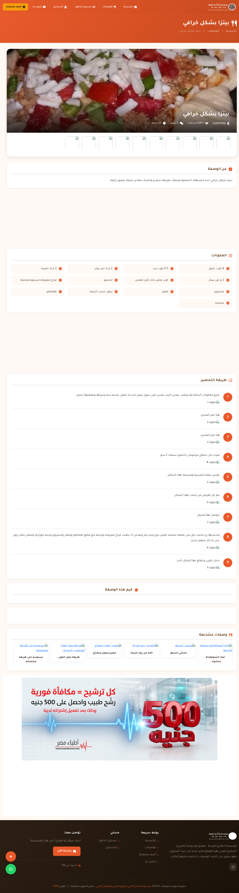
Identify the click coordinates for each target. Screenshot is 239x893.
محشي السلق (178, 653)
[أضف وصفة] (11, 856)
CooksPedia (219, 123)
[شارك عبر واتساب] (11, 869)
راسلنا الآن (65, 851)
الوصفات (107, 7)
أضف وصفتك (13, 7)
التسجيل (58, 7)
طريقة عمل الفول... (68, 657)
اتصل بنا (37, 7)
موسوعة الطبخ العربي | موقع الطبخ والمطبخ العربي (123, 886)
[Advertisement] (122, 218)
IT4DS (56, 886)
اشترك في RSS (69, 865)
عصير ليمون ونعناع (104, 653)
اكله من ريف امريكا (142, 653)
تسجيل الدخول (83, 7)
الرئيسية (128, 7)
